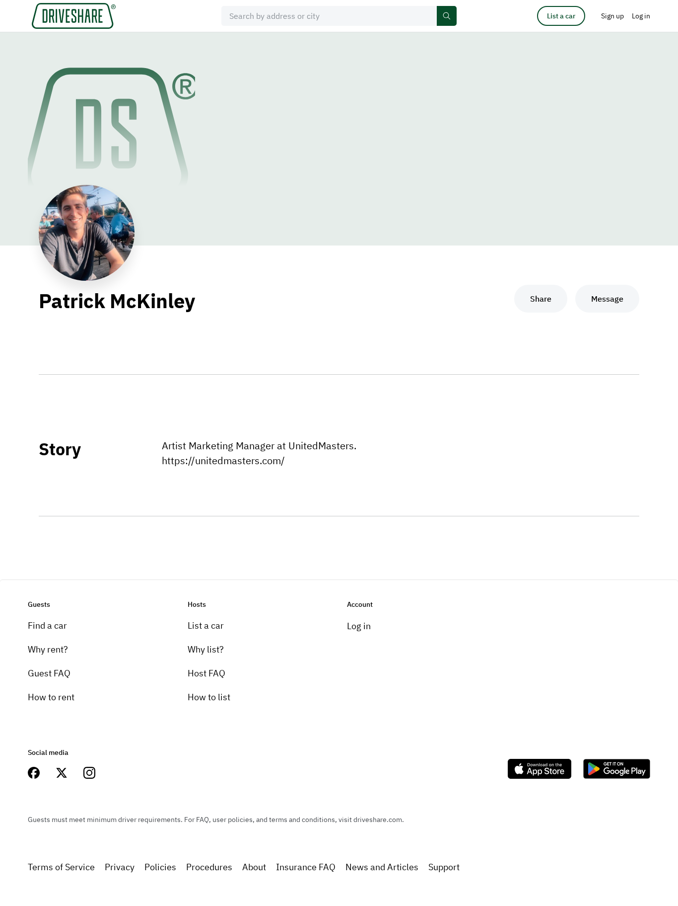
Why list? (206, 649)
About (254, 867)
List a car (561, 15)
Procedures (209, 867)
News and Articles (381, 867)
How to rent (51, 697)
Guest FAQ (49, 673)
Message (607, 299)
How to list (209, 697)
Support (444, 867)
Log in (359, 626)
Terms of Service (61, 867)
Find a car (47, 625)
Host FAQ (206, 673)
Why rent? (48, 649)
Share (540, 299)
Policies (160, 867)
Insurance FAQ (306, 867)
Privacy (120, 867)
